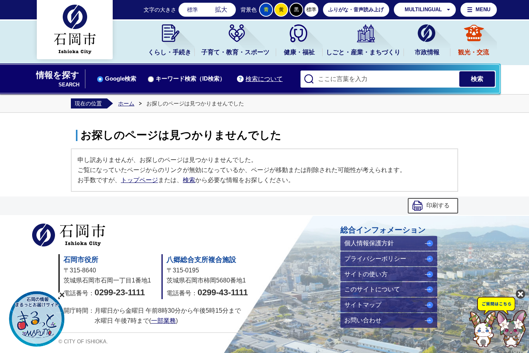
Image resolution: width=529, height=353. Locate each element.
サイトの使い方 (366, 274)
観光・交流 (473, 52)
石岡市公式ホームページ (68, 235)
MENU (483, 9)
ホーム (126, 103)
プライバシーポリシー (375, 258)
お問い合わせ (362, 320)
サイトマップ (362, 304)
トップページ (139, 180)
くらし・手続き (169, 52)
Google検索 (120, 79)
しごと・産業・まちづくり (363, 52)
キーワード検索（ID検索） (190, 79)
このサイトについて (372, 289)
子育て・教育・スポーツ (235, 52)
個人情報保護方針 (369, 243)
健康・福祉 (299, 52)
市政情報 (427, 52)
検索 (189, 180)
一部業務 (163, 320)
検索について (264, 79)
